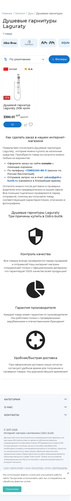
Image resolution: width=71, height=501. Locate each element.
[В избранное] (31, 124)
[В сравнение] (25, 124)
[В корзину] (12, 124)
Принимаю (12, 489)
